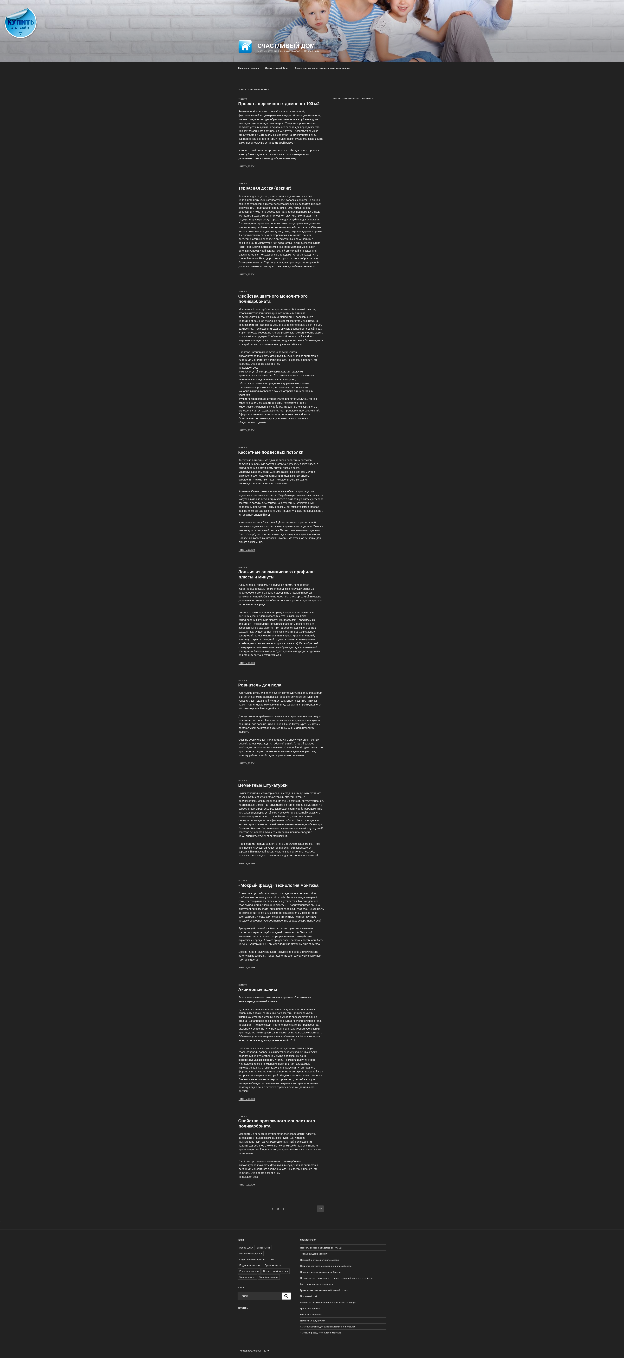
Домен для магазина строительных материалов (322, 68)
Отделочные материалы (252, 1259)
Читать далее (247, 166)
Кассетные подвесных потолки (270, 452)
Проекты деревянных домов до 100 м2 (278, 103)
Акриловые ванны (257, 989)
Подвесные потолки (249, 1265)
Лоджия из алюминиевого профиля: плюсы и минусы (276, 574)
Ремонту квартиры (249, 1271)
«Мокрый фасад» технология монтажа (278, 885)
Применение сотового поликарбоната (320, 1272)
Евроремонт (263, 1247)
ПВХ (272, 1259)
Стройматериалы (268, 1276)
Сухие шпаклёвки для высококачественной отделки (327, 1326)
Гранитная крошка (310, 1308)
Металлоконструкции (250, 1253)
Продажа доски (273, 1265)
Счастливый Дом (286, 45)
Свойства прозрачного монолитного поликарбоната (276, 1123)
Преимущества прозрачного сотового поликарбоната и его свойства (336, 1278)
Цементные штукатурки (263, 785)
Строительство (247, 1276)
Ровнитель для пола (259, 685)
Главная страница (248, 68)
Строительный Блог (277, 68)
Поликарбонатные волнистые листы (319, 1259)
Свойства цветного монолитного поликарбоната (273, 298)
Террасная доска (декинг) (264, 188)
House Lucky (246, 1247)
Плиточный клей (309, 1296)
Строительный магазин (275, 1271)
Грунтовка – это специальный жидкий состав (324, 1290)
